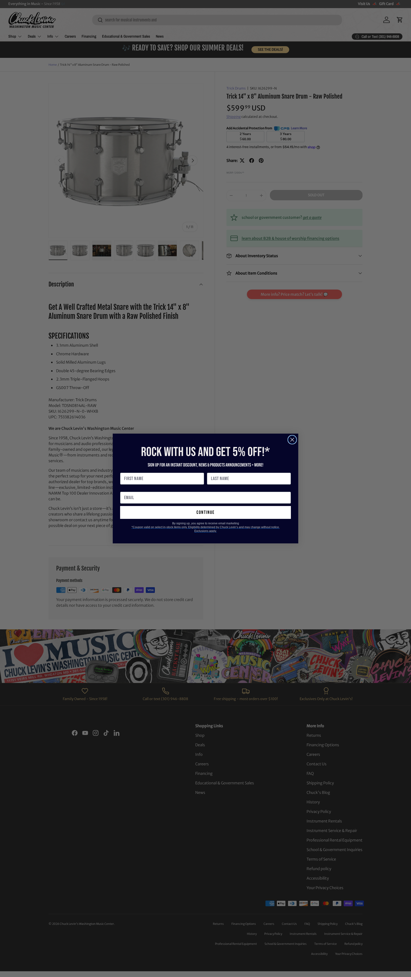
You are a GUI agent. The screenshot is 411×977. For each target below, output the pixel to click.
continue (205, 512)
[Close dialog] (292, 440)
